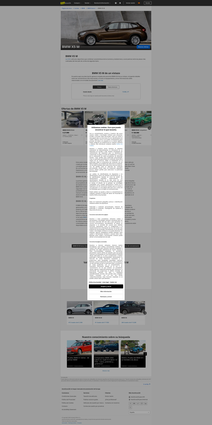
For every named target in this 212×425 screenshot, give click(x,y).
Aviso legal (106, 282)
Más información (106, 291)
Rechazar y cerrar (106, 297)
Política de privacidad (95, 282)
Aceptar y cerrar (106, 286)
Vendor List (113, 282)
